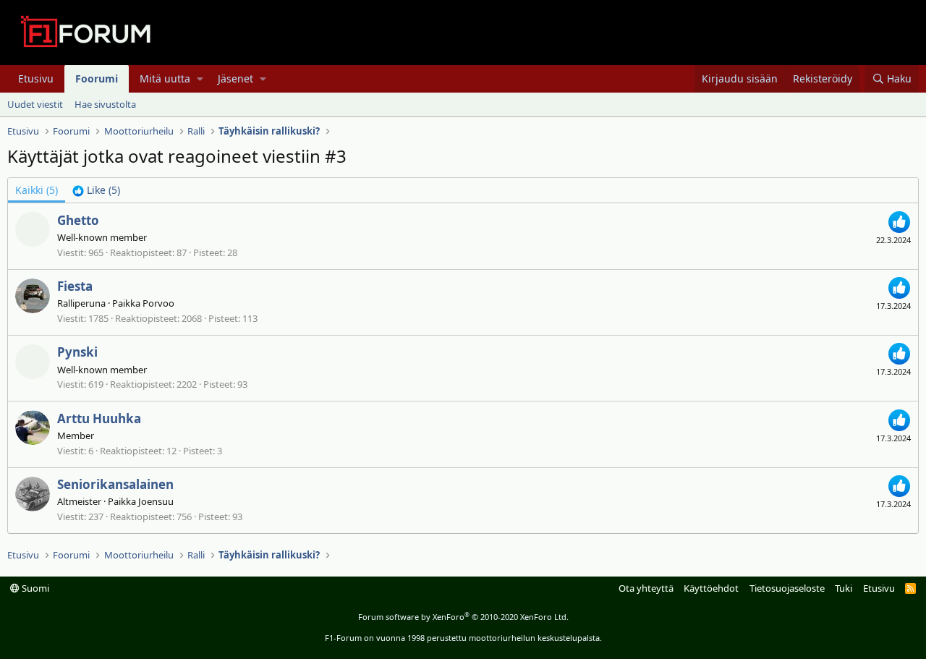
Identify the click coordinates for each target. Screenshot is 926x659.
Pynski (77, 352)
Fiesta (75, 286)
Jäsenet (235, 78)
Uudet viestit (35, 104)
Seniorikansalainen (115, 484)
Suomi (34, 588)
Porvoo (158, 303)
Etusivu (36, 78)
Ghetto (78, 220)
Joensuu (156, 501)
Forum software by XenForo (463, 616)
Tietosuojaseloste (787, 588)
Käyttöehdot (711, 588)
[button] (200, 79)
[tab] (96, 190)
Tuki (843, 588)
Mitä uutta (165, 78)
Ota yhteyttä (646, 588)
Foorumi (96, 78)
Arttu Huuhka (99, 418)
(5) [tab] (36, 190)
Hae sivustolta (105, 104)
